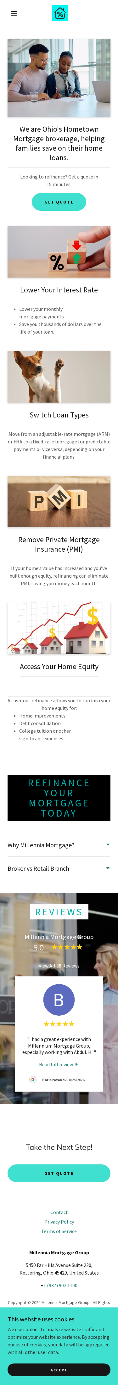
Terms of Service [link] (59, 1231)
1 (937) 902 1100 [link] (60, 1285)
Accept (59, 1370)
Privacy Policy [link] (59, 1222)
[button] (14, 13)
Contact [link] (59, 1212)
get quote (58, 202)
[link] (60, 13)
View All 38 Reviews (59, 965)
